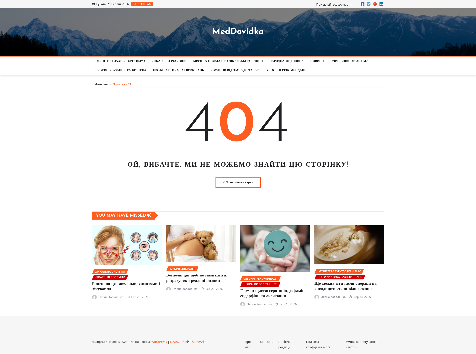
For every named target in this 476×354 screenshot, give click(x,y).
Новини (317, 61)
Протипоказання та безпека (120, 70)
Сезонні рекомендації (286, 70)
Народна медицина (286, 61)
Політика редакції (284, 344)
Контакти (267, 342)
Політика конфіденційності (318, 344)
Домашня (101, 84)
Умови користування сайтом (361, 344)
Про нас (248, 344)
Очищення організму (349, 61)
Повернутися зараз (239, 182)
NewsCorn (177, 342)
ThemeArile (198, 342)
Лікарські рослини (169, 61)
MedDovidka (238, 32)
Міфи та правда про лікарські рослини (228, 61)
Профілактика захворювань (178, 70)
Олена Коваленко (111, 297)
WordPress (159, 342)
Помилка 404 (122, 84)
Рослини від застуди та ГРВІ (235, 70)
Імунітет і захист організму (120, 61)
